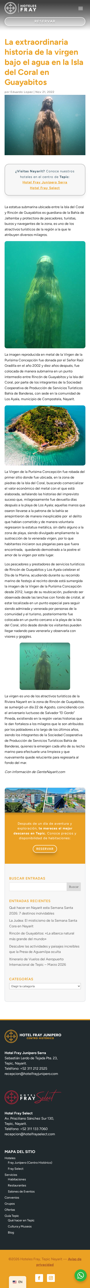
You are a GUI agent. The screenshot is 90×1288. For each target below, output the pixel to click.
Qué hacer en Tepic (21, 1220)
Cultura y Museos (20, 1226)
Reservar (45, 849)
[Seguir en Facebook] (39, 1278)
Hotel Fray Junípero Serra (44, 182)
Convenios (12, 1197)
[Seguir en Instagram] (51, 1278)
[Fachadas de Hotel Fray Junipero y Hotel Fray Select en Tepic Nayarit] (45, 811)
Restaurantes (17, 1185)
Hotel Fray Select (45, 188)
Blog (11, 1232)
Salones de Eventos (21, 1191)
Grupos (10, 1204)
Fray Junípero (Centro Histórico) (30, 1163)
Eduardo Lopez (21, 92)
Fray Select (15, 1169)
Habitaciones (17, 1179)
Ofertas (10, 1210)
